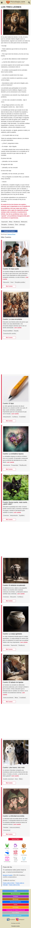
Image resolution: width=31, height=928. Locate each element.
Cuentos (15, 904)
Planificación (23, 465)
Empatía (16, 330)
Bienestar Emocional (15, 893)
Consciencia (6, 830)
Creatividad (22, 416)
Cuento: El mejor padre (11, 269)
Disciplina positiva (20, 282)
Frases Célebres (15, 912)
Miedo (21, 779)
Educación (6, 282)
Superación (4, 221)
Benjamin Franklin (7, 875)
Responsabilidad (8, 330)
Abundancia (6, 465)
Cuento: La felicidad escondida (13, 816)
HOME (15, 890)
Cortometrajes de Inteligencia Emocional (15, 910)
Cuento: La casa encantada (12, 319)
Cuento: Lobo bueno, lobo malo (14, 767)
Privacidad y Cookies (15, 926)
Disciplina (4, 224)
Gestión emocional (8, 779)
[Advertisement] (15, 357)
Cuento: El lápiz (8, 403)
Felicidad (5, 827)
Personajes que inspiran (15, 901)
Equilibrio (21, 515)
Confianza (11, 224)
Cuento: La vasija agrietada (12, 634)
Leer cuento (17, 327)
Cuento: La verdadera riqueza (13, 454)
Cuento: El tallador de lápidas (13, 682)
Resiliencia (17, 221)
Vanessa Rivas (11, 234)
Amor (12, 282)
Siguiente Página (15, 839)
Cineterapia (15, 896)
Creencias (6, 515)
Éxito (16, 224)
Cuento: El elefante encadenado (14, 585)
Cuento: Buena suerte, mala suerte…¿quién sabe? (16, 503)
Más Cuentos (9, 286)
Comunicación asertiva (7, 227)
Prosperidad (14, 465)
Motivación (24, 221)
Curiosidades (16, 907)
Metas (10, 221)
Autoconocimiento (8, 697)
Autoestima (6, 645)
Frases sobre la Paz (14, 884)
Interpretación (7, 416)
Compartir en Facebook (9, 231)
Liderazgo (22, 224)
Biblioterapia (15, 899)
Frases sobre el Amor (8, 883)
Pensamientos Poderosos (15, 915)
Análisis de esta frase (9, 880)
